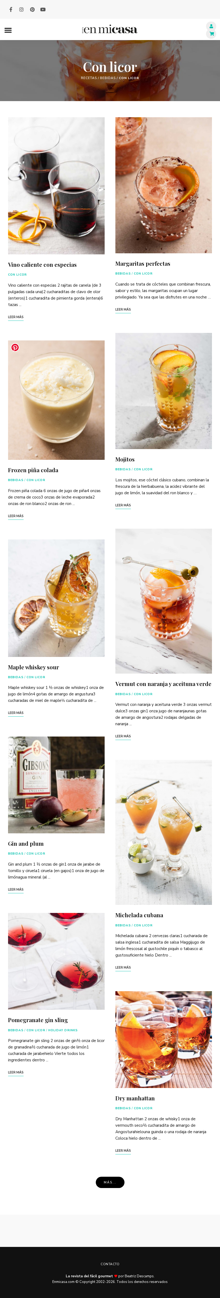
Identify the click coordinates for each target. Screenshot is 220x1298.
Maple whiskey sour (33, 667)
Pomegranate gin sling (38, 1019)
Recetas (89, 78)
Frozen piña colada (33, 470)
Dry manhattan (135, 1098)
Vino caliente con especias (42, 264)
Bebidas (108, 78)
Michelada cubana (139, 915)
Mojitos (125, 459)
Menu (8, 29)
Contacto (110, 1264)
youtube (43, 9)
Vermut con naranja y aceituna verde (163, 683)
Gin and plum (26, 843)
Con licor (17, 275)
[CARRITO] (211, 34)
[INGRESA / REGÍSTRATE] (211, 26)
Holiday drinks (63, 1030)
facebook (10, 9)
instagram (21, 9)
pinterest (32, 9)
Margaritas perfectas (142, 263)
